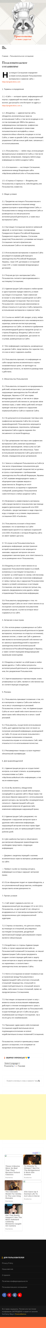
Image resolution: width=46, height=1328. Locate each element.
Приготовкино (23, 36)
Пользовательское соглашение (14, 1287)
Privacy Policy (7, 1263)
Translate (21, 1066)
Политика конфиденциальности (15, 1281)
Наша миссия (7, 1269)
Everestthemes (20, 1314)
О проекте (6, 1275)
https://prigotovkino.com (11, 82)
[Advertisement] (23, 1117)
